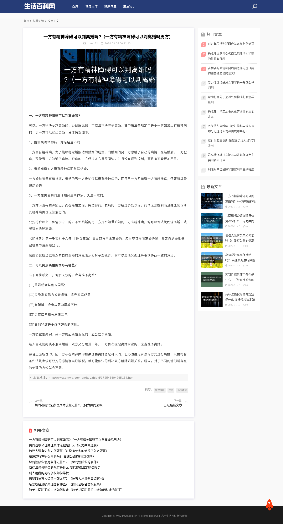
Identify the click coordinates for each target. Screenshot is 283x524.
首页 (75, 6)
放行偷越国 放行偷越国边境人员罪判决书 (231, 143)
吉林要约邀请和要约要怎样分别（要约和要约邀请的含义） (231, 70)
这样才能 (182, 390)
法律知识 (38, 20)
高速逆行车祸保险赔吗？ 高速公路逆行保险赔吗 (61, 456)
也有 (171, 390)
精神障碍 (159, 390)
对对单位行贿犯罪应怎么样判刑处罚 (231, 43)
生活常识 (129, 6)
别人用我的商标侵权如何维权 (49, 473)
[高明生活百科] (39, 6)
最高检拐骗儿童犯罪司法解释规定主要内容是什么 (231, 157)
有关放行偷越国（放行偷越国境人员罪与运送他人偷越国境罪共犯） (231, 128)
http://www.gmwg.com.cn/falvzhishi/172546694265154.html (91, 377)
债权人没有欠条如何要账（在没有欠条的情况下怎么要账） (69, 451)
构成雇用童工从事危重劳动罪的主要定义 (231, 114)
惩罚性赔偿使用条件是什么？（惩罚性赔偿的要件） (64, 462)
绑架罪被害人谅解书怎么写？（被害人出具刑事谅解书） (67, 478)
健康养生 (110, 6)
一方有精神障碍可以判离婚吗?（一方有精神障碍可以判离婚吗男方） (76, 439)
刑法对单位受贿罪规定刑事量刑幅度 (231, 169)
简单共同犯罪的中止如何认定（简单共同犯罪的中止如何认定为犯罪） (76, 490)
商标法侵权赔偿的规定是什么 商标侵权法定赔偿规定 (64, 467)
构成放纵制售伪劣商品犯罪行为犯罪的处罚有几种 (231, 56)
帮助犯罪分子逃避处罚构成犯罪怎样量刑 (231, 99)
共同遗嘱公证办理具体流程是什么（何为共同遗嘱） (64, 445)
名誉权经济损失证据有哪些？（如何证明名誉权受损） (66, 484)
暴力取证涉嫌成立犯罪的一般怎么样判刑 (231, 85)
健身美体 (91, 6)
